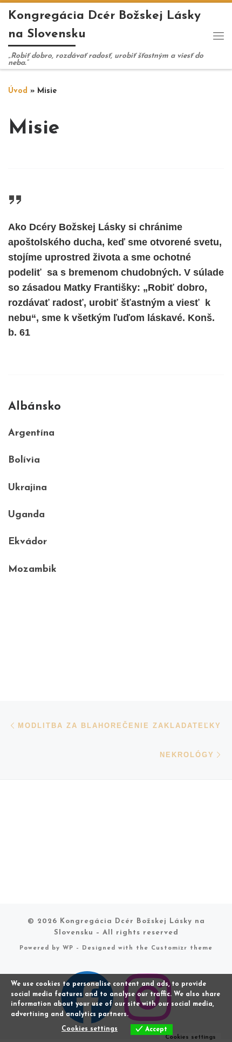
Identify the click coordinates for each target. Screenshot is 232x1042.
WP (68, 948)
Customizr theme (182, 948)
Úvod (18, 91)
